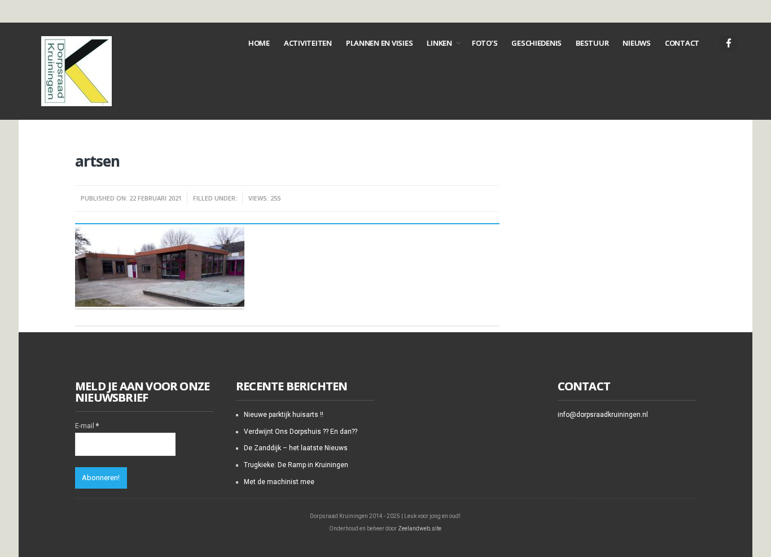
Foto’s (484, 43)
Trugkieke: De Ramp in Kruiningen (296, 465)
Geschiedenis (536, 43)
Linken (439, 43)
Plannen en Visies (379, 43)
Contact (682, 43)
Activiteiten (308, 43)
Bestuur (592, 43)
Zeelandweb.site (419, 528)
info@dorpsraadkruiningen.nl (603, 415)
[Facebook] (728, 44)
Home (259, 43)
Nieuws (636, 43)
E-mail (87, 426)
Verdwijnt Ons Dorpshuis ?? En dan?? (300, 432)
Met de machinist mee (279, 482)
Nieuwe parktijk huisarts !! (283, 415)
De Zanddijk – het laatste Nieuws (296, 448)
